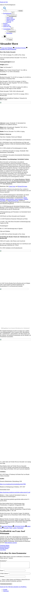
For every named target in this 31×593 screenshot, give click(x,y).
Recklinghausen (7, 13)
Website (2, 576)
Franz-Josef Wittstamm (7, 48)
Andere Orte (6, 25)
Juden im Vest (9, 20)
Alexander (6, 528)
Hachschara (9, 33)
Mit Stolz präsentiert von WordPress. (17, 586)
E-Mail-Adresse (4, 573)
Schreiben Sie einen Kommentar (8, 49)
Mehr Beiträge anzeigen (11, 542)
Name (2, 570)
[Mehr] (4, 36)
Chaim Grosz (12, 186)
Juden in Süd (9, 17)
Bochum (5, 23)
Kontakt (5, 589)
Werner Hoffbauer (11, 182)
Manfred (27, 179)
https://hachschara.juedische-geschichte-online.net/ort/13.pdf (15, 492)
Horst (10, 528)
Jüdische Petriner (10, 19)
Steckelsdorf (20, 528)
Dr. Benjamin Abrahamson (19, 180)
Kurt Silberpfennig (7, 183)
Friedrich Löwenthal (22, 182)
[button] (4, 9)
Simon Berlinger (10, 199)
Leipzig (15, 528)
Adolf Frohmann (18, 199)
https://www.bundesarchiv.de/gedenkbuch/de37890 (13, 484)
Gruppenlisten (6, 29)
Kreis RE (8, 22)
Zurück (10, 39)
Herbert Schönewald (13, 200)
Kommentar (3, 561)
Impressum (6, 591)
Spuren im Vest (4, 2)
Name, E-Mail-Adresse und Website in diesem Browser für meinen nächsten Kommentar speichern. (15, 580)
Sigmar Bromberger (20, 179)
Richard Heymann (22, 186)
